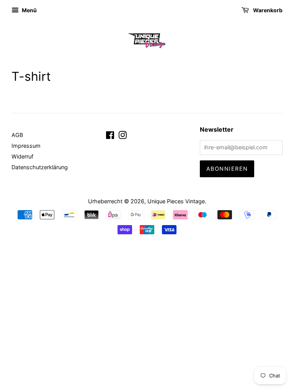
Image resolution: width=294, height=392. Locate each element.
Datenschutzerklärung (39, 167)
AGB (17, 135)
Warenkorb (267, 10)
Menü (29, 10)
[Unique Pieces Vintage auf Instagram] (122, 136)
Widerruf (22, 156)
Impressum (26, 145)
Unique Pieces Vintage (176, 201)
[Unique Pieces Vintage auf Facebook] (110, 136)
